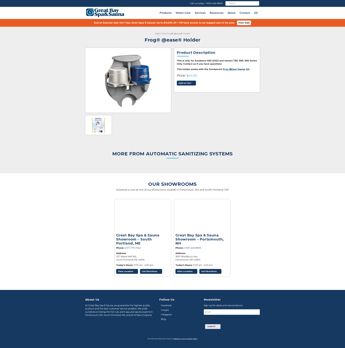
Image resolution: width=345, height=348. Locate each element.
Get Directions (149, 271)
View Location (125, 271)
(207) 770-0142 (133, 248)
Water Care (183, 12)
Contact (245, 12)
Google (165, 310)
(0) (256, 12)
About (231, 12)
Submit (211, 326)
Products (166, 12)
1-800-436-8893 (214, 3)
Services (200, 12)
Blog (163, 319)
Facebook (166, 305)
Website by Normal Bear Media (185, 339)
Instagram (166, 314)
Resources (216, 12)
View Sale (244, 23)
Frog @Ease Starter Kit (236, 69)
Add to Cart (185, 83)
